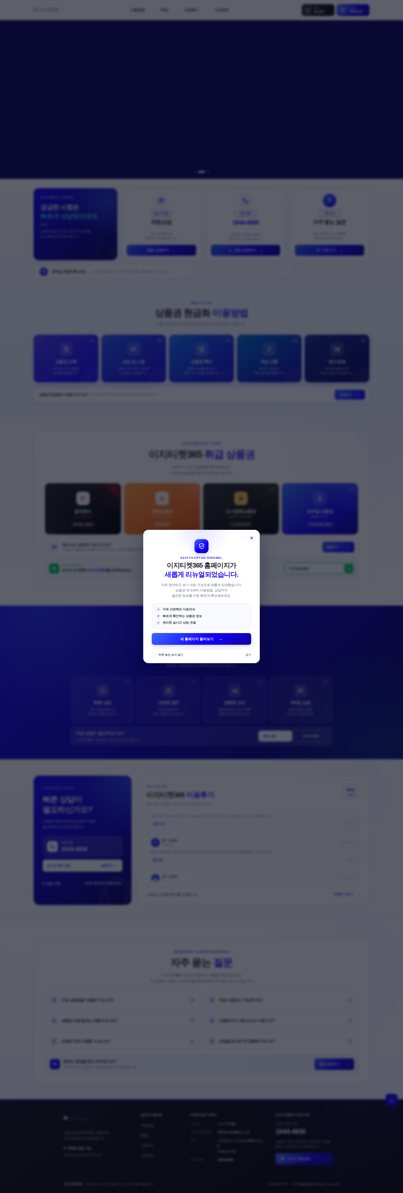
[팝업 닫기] (251, 538)
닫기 (248, 654)
